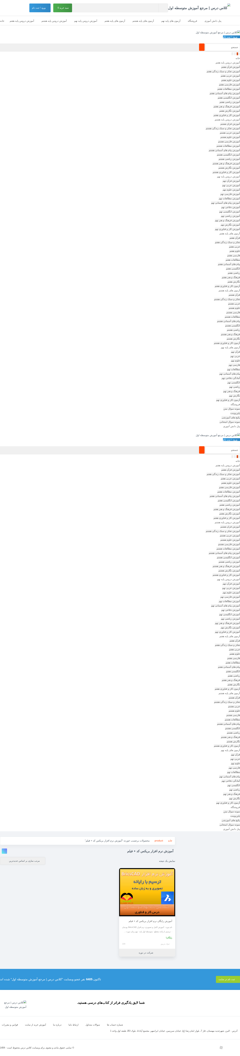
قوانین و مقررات (10, 1024)
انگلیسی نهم (233, 382)
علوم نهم (235, 360)
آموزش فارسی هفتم (229, 84)
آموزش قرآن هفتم (230, 67)
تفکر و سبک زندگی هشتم (227, 299)
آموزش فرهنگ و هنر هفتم (226, 106)
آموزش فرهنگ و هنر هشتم (226, 163)
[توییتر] (205, 1048)
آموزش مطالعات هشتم (228, 145)
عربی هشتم (234, 303)
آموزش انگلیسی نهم (229, 211)
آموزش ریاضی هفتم (229, 102)
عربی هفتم (234, 246)
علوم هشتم (234, 308)
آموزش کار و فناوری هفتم (226, 115)
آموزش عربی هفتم (230, 75)
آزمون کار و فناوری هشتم (227, 343)
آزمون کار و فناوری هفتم (227, 286)
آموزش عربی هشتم (230, 132)
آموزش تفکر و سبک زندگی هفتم (223, 71)
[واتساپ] (213, 1048)
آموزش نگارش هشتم (229, 167)
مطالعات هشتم (232, 316)
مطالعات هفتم (233, 259)
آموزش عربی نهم (231, 185)
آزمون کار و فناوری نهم (228, 400)
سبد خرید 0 (63, 7)
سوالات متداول (93, 1024)
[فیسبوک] (197, 1048)
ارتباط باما (74, 1024)
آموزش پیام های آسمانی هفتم (225, 93)
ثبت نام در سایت (227, 979)
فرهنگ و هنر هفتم (231, 277)
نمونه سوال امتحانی (229, 421)
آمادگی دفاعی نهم (231, 378)
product (159, 840)
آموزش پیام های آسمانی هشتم (224, 150)
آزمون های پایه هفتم (115, 20)
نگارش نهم (234, 395)
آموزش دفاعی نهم (230, 207)
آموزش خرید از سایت (35, 1024)
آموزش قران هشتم (230, 124)
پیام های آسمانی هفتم (229, 264)
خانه (2, 20)
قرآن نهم (235, 351)
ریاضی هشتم (233, 329)
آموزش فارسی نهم (230, 194)
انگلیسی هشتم (232, 325)
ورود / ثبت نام (39, 7)
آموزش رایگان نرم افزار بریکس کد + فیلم (150, 921)
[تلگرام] (229, 1048)
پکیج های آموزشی (231, 417)
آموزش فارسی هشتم (229, 141)
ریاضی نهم (234, 386)
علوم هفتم (234, 251)
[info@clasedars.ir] (189, 1048)
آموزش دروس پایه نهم (85, 20)
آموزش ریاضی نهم (230, 216)
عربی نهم (235, 356)
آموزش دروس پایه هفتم (22, 20)
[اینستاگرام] (237, 1048)
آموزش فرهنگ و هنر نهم (227, 220)
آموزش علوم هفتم (230, 80)
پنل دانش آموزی (213, 20)
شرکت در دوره (146, 952)
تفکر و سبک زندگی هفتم (227, 242)
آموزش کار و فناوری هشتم (226, 172)
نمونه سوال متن (231, 408)
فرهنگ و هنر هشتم (230, 334)
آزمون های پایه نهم (170, 20)
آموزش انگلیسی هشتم (228, 154)
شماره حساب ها (115, 1024)
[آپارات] (221, 1048)
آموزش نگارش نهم (230, 224)
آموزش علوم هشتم (230, 137)
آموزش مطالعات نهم (229, 198)
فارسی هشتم (233, 312)
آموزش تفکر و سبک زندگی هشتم (223, 128)
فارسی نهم (234, 365)
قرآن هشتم (234, 294)
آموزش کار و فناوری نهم (227, 229)
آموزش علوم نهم (231, 189)
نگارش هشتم (233, 338)
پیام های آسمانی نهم (229, 373)
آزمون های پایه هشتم (143, 20)
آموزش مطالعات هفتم (228, 88)
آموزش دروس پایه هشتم (54, 20)
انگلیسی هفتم (233, 268)
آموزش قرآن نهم (231, 180)
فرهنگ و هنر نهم (231, 391)
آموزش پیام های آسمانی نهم (225, 202)
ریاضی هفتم (234, 272)
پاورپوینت (235, 413)
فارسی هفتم (233, 255)
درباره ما (57, 1024)
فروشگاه (192, 20)
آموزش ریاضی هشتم (229, 159)
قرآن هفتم (234, 237)
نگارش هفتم (234, 281)
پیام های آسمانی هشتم (228, 321)
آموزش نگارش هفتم (229, 110)
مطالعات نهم (233, 369)
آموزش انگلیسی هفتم (229, 97)
